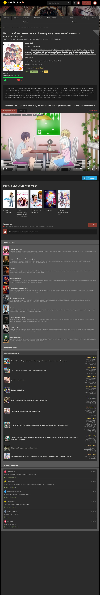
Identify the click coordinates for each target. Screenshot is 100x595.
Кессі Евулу (86, 52)
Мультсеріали (52, 18)
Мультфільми (38, 18)
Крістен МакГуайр (37, 50)
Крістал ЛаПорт (69, 54)
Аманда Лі (78, 54)
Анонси (74, 22)
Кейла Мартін (91, 54)
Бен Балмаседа (48, 50)
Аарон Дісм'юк (56, 52)
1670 (7, 517)
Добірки (25, 22)
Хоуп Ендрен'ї (77, 52)
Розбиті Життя (11, 507)
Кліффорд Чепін (82, 50)
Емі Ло (84, 54)
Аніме (63, 18)
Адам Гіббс (34, 54)
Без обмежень (11, 487)
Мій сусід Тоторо (12, 527)
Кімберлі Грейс (44, 54)
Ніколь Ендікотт (67, 52)
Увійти (86, 3)
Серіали (26, 18)
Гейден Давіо (46, 52)
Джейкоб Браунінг (70, 50)
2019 (31, 43)
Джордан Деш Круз (34, 52)
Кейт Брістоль (59, 50)
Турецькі (83, 18)
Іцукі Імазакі (36, 46)
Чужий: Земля (11, 477)
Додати (92, 225)
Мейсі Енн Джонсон (56, 54)
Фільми (16, 18)
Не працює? (92, 111)
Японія (27, 43)
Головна (6, 18)
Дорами (72, 18)
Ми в (91, 178)
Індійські (93, 18)
